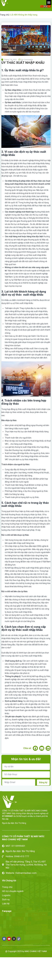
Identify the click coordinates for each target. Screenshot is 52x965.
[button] (47, 450)
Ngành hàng (7, 501)
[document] (26, 482)
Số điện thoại (7, 493)
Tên (3, 486)
